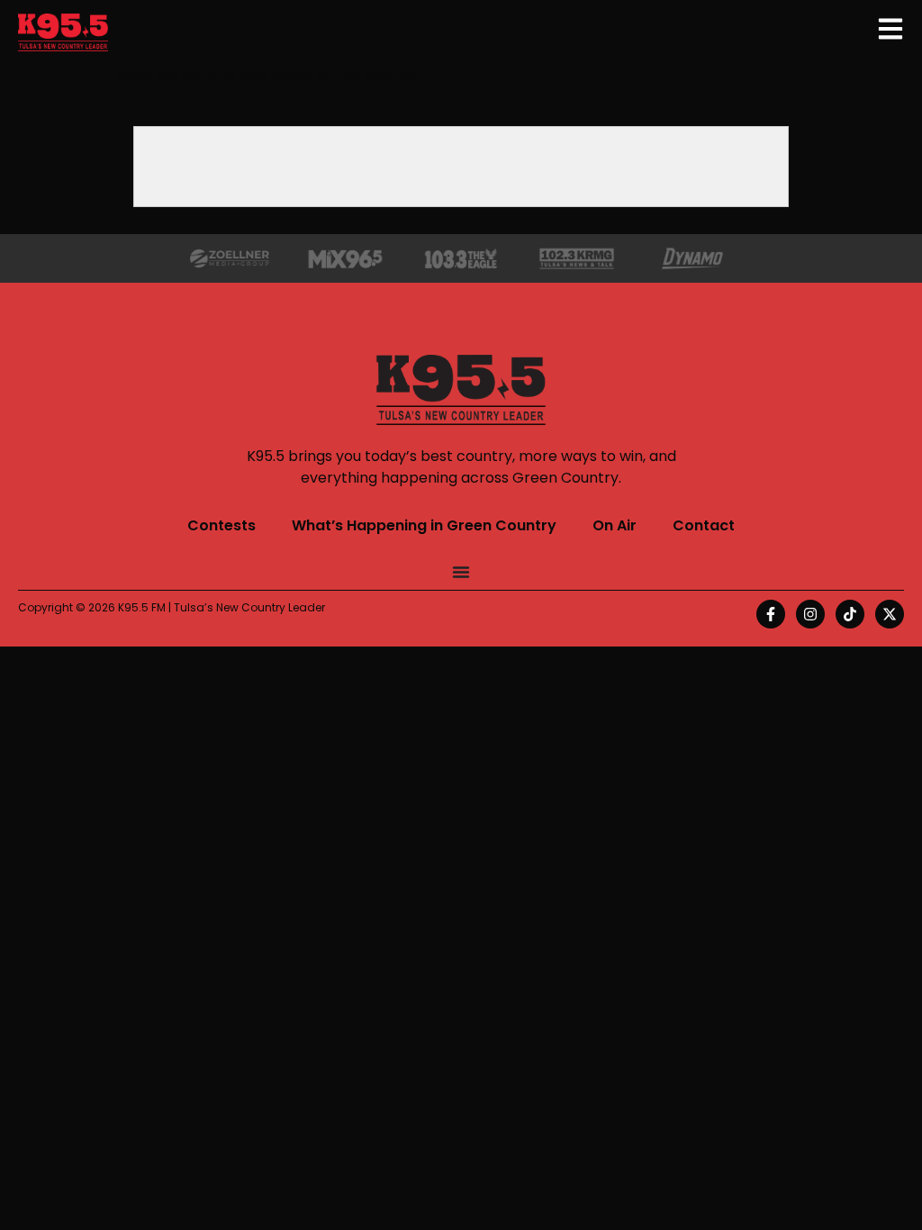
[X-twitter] (889, 614)
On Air (614, 525)
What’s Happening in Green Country (424, 525)
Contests (221, 525)
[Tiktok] (850, 614)
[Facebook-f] (770, 614)
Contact (704, 525)
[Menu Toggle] (461, 572)
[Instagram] (810, 614)
